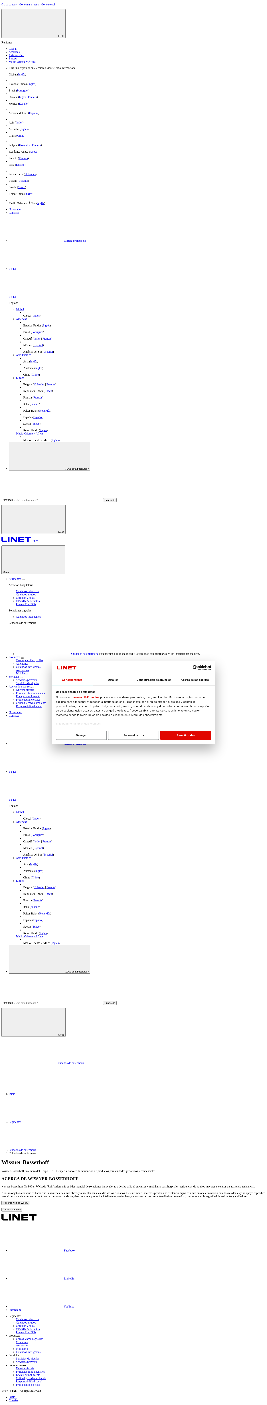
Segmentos (15, 1121)
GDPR (13, 1397)
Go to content (9, 4)
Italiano (20, 164)
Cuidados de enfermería (23, 1149)
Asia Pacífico (16, 55)
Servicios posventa (26, 679)
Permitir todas (186, 735)
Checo (33, 151)
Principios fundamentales (30, 693)
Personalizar (131, 735)
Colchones (22, 663)
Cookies (13, 1400)
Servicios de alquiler (27, 683)
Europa (13, 58)
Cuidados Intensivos (27, 591)
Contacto (14, 212)
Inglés (21, 74)
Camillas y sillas (25, 597)
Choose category (12, 1209)
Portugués (23, 90)
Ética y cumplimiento (28, 696)
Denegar (81, 735)
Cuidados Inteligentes (28, 616)
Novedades (15, 209)
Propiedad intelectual (28, 699)
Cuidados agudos (26, 594)
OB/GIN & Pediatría (28, 601)
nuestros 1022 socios (85, 697)
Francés (32, 97)
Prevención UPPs (26, 604)
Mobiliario (22, 673)
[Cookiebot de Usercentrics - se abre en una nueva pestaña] (195, 668)
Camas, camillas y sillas (29, 660)
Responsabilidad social (29, 706)
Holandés (24, 145)
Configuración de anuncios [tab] (154, 679)
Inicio (12, 1093)
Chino (20, 135)
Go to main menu (29, 4)
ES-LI (13, 268)
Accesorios (22, 670)
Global (13, 48)
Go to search (48, 4)
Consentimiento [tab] (72, 679)
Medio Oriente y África (22, 61)
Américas (14, 51)
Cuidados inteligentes (28, 666)
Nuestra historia (25, 689)
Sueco (21, 187)
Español (23, 103)
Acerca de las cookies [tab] (195, 679)
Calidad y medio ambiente (31, 702)
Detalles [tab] (113, 679)
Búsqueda (7, 499)
